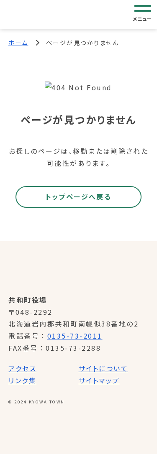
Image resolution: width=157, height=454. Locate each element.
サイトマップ (99, 380)
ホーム (18, 42)
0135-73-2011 (75, 336)
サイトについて (104, 368)
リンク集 (22, 380)
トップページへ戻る (79, 196)
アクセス (22, 368)
